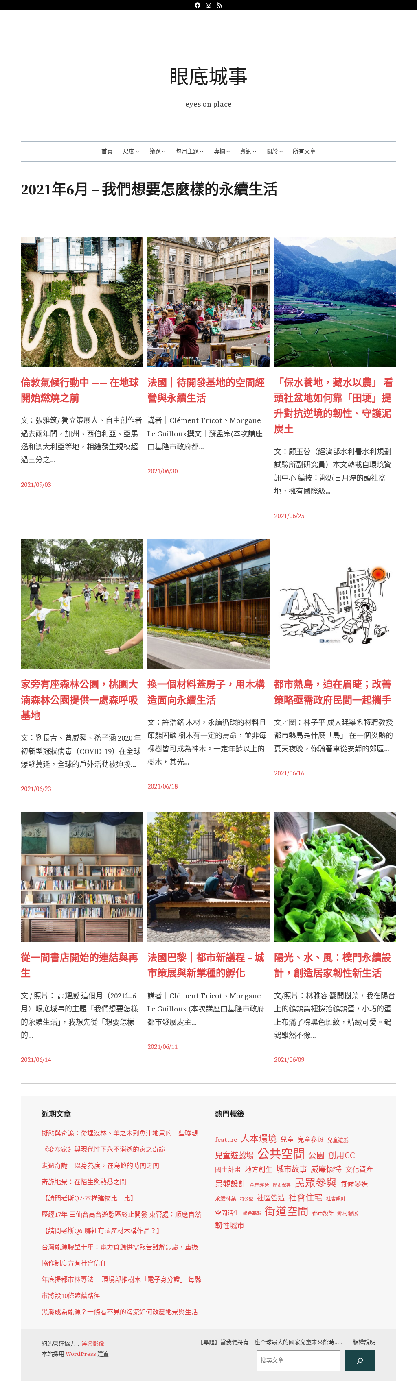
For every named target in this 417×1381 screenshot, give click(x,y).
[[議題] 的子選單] (163, 151)
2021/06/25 (289, 515)
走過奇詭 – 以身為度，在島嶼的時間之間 (100, 1165)
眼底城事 (208, 76)
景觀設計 (230, 1183)
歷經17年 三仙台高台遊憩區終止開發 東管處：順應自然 (121, 1214)
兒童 (287, 1139)
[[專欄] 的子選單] (228, 151)
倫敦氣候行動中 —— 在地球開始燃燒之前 (80, 390)
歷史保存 (282, 1185)
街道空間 (287, 1211)
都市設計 (323, 1213)
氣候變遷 (354, 1184)
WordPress (81, 1354)
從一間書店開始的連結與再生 (79, 965)
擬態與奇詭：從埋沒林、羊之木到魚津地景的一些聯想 (120, 1132)
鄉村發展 (347, 1213)
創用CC (341, 1155)
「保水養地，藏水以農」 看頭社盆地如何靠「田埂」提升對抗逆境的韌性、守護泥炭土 (333, 406)
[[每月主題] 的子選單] (201, 151)
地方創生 (258, 1169)
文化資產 (359, 1169)
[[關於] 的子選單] (281, 151)
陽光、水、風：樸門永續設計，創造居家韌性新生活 (332, 965)
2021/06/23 (36, 788)
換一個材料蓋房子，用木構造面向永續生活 (206, 691)
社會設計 (336, 1199)
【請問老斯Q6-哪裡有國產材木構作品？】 (102, 1230)
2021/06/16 (289, 773)
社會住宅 (305, 1197)
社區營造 (271, 1198)
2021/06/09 (289, 1059)
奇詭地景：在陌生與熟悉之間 (84, 1181)
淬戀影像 (92, 1344)
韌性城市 (229, 1225)
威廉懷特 (326, 1169)
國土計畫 (228, 1169)
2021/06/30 (162, 470)
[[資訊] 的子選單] (254, 151)
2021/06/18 (162, 786)
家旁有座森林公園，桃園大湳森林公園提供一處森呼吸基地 (79, 699)
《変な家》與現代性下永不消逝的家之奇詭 (103, 1149)
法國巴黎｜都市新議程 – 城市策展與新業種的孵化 (205, 965)
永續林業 (225, 1198)
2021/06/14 (36, 1059)
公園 (316, 1155)
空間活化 (227, 1213)
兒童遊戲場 (234, 1155)
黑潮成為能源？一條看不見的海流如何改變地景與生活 (120, 1311)
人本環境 (259, 1139)
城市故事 (291, 1169)
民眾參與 (315, 1183)
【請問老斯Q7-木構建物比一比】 (89, 1198)
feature (226, 1139)
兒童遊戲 (338, 1140)
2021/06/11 (162, 1046)
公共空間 (281, 1154)
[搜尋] (360, 1360)
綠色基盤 (252, 1213)
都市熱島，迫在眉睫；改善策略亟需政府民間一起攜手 (332, 691)
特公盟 (246, 1199)
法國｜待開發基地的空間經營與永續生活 (206, 390)
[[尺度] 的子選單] (137, 151)
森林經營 (259, 1185)
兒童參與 (311, 1139)
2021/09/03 (36, 484)
